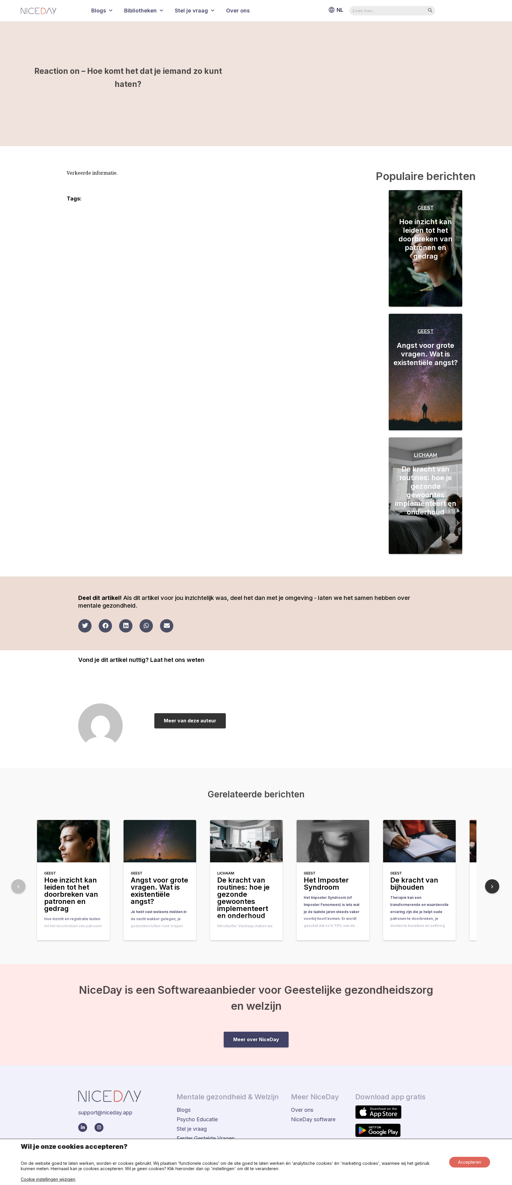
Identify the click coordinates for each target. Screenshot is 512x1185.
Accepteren (469, 1162)
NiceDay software (313, 1119)
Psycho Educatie (197, 1119)
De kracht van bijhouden (414, 883)
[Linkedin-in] (82, 1127)
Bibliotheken (140, 10)
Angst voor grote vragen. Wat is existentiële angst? (425, 354)
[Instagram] (99, 1127)
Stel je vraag (191, 10)
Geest (425, 208)
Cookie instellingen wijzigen (48, 1179)
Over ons (238, 10)
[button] (85, 626)
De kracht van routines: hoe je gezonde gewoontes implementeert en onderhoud (425, 490)
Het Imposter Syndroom (326, 883)
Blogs (98, 10)
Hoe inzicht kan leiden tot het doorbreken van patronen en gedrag (425, 238)
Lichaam (425, 455)
